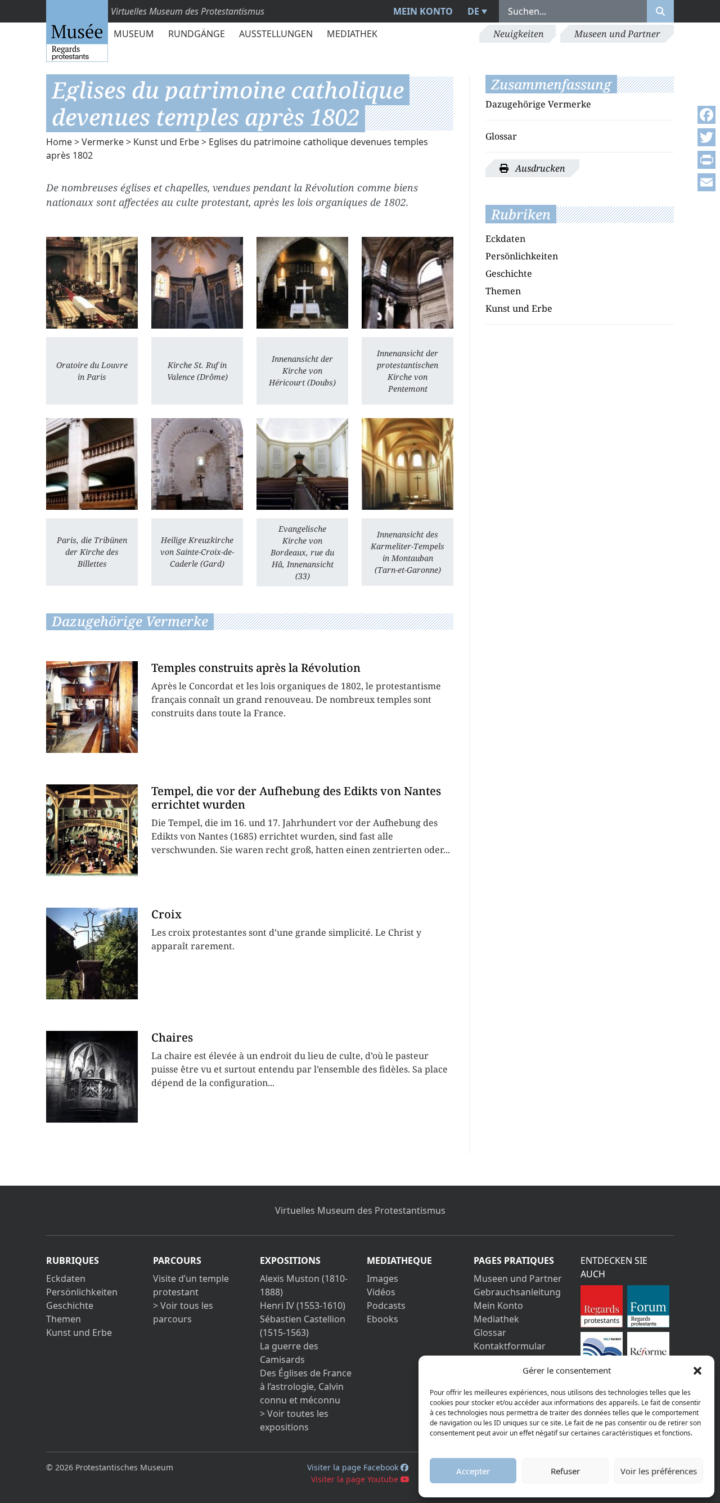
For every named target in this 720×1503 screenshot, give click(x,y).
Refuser (565, 1471)
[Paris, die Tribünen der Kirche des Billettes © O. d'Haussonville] (92, 464)
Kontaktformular (510, 1346)
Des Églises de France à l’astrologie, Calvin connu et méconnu (306, 1386)
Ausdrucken (539, 168)
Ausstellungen (276, 34)
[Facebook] (706, 115)
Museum (134, 34)
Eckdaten (505, 238)
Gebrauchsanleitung (517, 1292)
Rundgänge (196, 34)
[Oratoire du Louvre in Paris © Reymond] (92, 283)
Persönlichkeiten (521, 256)
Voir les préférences (658, 1471)
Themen (503, 291)
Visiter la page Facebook (353, 1467)
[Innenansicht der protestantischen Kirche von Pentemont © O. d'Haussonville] (407, 283)
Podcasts (386, 1305)
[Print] (706, 160)
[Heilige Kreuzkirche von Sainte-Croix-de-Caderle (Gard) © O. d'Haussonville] (197, 464)
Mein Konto (423, 11)
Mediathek (352, 34)
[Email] (706, 182)
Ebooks (382, 1319)
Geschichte (508, 273)
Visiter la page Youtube (355, 1479)
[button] (697, 1370)
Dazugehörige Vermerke (538, 104)
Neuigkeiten (518, 34)
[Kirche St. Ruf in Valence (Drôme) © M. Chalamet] (197, 283)
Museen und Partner (617, 34)
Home (59, 142)
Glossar (501, 136)
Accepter (473, 1471)
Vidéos (381, 1292)
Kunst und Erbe (166, 142)
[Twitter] (706, 137)
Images (382, 1278)
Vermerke (103, 142)
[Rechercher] (660, 11)
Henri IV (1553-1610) (302, 1305)
